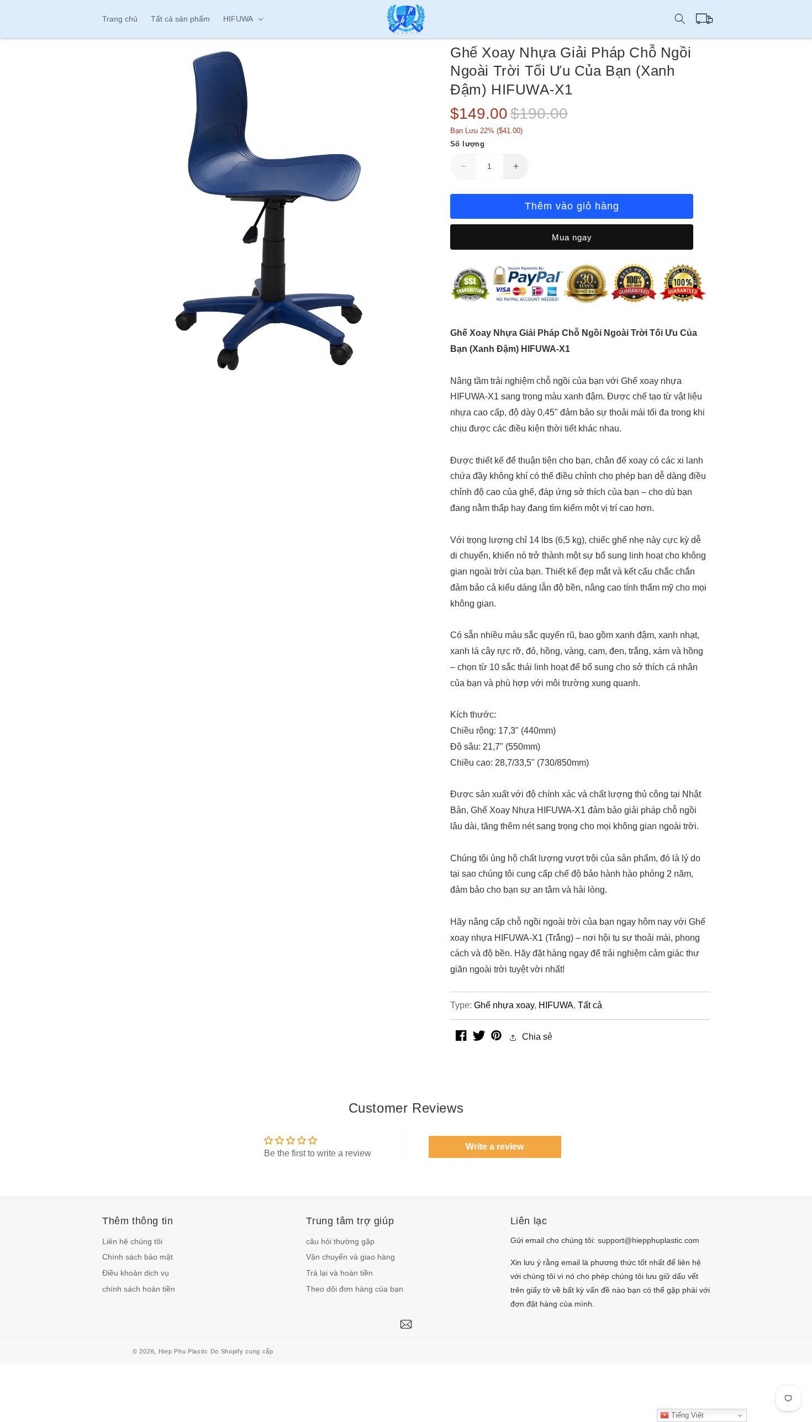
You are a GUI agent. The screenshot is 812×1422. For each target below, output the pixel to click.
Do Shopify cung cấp (241, 1351)
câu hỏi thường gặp (340, 1241)
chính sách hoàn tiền (138, 1288)
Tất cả (590, 1005)
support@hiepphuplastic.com (648, 1240)
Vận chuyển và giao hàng (350, 1256)
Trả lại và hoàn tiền (339, 1272)
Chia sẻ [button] (537, 1036)
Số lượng (467, 144)
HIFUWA (556, 1005)
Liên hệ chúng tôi (132, 1241)
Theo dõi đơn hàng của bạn (354, 1288)
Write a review (495, 1146)
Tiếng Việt (686, 1415)
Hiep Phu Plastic (183, 1351)
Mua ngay (572, 237)
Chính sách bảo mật (137, 1256)
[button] (242, 18)
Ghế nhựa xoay (504, 1005)
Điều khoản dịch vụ (135, 1272)
